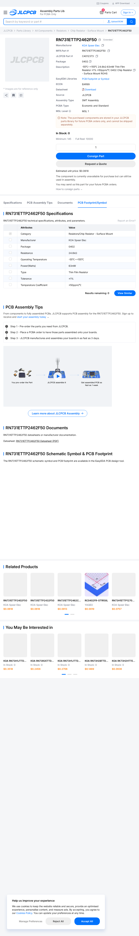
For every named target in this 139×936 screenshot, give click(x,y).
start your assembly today (31, 316)
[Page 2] (72, 614)
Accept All (87, 921)
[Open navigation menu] (5, 12)
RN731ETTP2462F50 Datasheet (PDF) (37, 441)
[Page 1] (67, 614)
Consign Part (95, 156)
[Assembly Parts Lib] (22, 12)
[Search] (131, 21)
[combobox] (53, 22)
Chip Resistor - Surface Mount (87, 30)
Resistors (61, 30)
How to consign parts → (69, 189)
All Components (43, 30)
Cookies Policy (24, 913)
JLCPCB (8, 30)
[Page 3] (75, 674)
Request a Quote (96, 164)
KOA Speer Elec (91, 45)
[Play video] (57, 376)
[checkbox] (10, 233)
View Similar (125, 293)
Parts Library (24, 30)
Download (90, 89)
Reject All (58, 921)
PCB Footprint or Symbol (95, 78)
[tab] (12, 202)
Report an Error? (127, 220)
